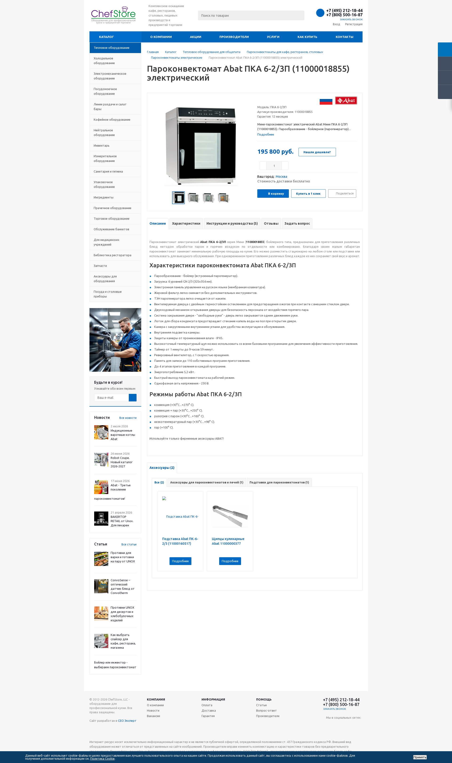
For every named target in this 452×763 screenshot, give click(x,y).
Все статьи (129, 544)
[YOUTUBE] (329, 725)
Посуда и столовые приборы (108, 294)
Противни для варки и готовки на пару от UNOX (123, 557)
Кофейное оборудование (112, 119)
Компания (156, 699)
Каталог (106, 36)
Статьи (261, 705)
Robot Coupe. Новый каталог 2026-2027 (122, 462)
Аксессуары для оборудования (105, 279)
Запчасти (100, 265)
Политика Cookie (102, 758)
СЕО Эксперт (127, 720)
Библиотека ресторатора (112, 255)
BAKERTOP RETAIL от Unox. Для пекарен (122, 521)
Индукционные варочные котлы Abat (123, 435)
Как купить (307, 36)
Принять (420, 757)
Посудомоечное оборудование (105, 91)
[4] (273, 99)
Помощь (264, 699)
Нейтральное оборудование (104, 132)
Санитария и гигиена (108, 171)
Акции (195, 36)
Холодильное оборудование (104, 61)
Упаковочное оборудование (104, 184)
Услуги (273, 36)
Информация (213, 699)
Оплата (207, 705)
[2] (264, 99)
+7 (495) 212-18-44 (344, 10)
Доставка (209, 710)
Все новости (128, 417)
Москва (281, 176)
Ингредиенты (103, 197)
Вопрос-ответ (266, 710)
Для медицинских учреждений (106, 242)
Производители (234, 36)
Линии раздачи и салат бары (110, 107)
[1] (259, 99)
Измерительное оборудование (105, 158)
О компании (161, 36)
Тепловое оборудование (111, 47)
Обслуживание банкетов (111, 229)
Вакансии (153, 716)
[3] (268, 99)
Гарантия (208, 716)
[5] (277, 99)
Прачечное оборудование (112, 208)
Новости (153, 710)
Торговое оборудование (111, 218)
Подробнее (180, 561)
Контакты (344, 36)
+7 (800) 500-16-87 (344, 14)
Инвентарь (101, 145)
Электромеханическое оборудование (110, 76)
